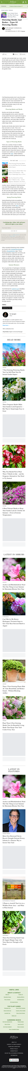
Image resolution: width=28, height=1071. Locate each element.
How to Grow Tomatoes (20, 1008)
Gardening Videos (7, 308)
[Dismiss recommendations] (26, 10)
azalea (20, 249)
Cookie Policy (14, 1051)
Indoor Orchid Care (7, 1010)
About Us (7, 994)
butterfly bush (15, 289)
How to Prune (7, 1024)
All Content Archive (14, 1002)
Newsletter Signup (7, 997)
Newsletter (23, 54)
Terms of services (16, 234)
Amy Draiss (8, 29)
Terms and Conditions (14, 1046)
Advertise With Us (20, 997)
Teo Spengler (10, 28)
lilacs (17, 205)
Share (5, 54)
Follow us (16, 54)
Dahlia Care (14, 1015)
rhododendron (14, 249)
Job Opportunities (20, 999)
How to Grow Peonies (20, 1013)
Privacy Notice (12, 236)
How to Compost (20, 1026)
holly (12, 153)
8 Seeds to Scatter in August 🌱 (16, 6)
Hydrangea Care (7, 1008)
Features (23, 31)
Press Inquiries (7, 999)
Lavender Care (7, 1013)
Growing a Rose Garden (20, 1010)
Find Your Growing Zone (7, 1021)
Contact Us (20, 994)
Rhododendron (11, 251)
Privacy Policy (14, 1048)
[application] (14, 44)
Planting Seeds (21, 1021)
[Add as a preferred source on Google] (14, 1060)
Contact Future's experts (14, 1044)
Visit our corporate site (21, 1066)
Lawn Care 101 (21, 1024)
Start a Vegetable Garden (14, 1029)
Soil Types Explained (7, 1026)
